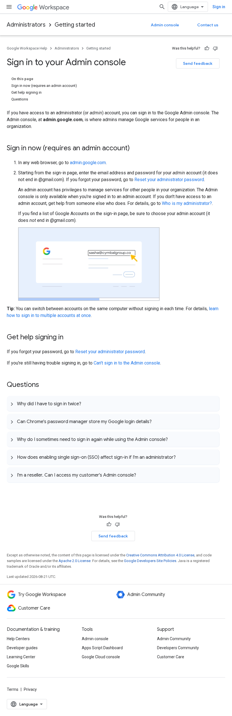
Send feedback (197, 63)
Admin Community (174, 638)
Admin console (165, 24)
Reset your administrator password (169, 179)
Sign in (218, 7)
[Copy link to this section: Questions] (44, 385)
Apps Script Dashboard (102, 648)
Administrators (26, 24)
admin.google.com (88, 162)
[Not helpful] (215, 48)
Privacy (30, 689)
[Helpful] (207, 48)
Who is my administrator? (187, 203)
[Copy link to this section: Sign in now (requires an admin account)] (135, 148)
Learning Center (21, 657)
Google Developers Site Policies (150, 561)
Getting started (75, 24)
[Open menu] (9, 7)
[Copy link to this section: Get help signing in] (69, 337)
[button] (113, 403)
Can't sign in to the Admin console (127, 363)
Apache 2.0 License (75, 561)
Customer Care (170, 657)
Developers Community (178, 648)
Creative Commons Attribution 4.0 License (160, 555)
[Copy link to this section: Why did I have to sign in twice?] (87, 403)
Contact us (207, 24)
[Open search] (162, 6)
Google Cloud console (101, 657)
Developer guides (22, 648)
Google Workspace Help (27, 48)
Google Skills (18, 666)
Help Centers (18, 638)
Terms (12, 689)
